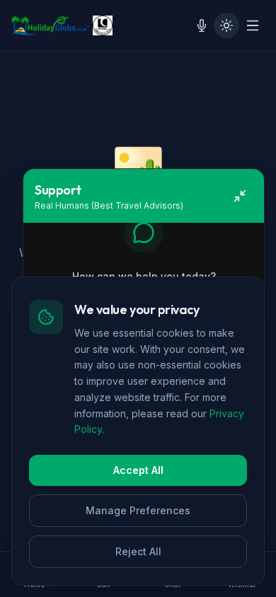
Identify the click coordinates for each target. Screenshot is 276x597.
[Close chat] (240, 196)
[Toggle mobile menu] (253, 25)
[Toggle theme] (226, 25)
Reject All (138, 551)
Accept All (138, 470)
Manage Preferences (138, 510)
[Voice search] (201, 25)
